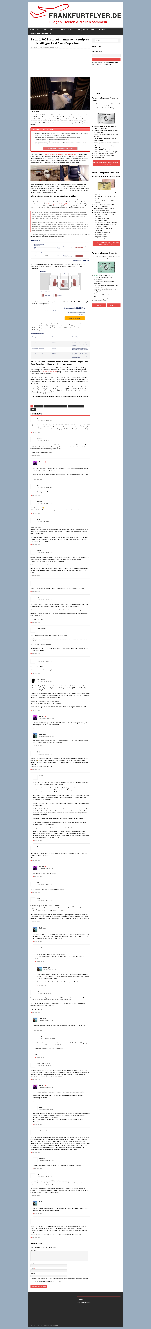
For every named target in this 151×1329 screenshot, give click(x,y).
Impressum (80, 1299)
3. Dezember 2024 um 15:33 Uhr (44, 420)
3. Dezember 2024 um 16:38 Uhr (44, 631)
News (78, 29)
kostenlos (107, 154)
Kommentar (33, 1250)
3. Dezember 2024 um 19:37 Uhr (44, 849)
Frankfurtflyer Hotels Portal (40, 33)
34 (57, 47)
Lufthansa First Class (75, 406)
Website (32, 1273)
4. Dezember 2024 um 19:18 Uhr (50, 969)
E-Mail (32, 1268)
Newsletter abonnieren (106, 59)
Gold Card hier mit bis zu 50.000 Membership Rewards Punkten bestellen (106, 243)
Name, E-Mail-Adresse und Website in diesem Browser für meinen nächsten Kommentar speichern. (60, 1278)
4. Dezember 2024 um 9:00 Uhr (48, 1038)
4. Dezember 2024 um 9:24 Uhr (44, 1133)
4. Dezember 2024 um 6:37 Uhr (46, 1020)
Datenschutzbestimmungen (84, 1302)
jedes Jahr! (105, 148)
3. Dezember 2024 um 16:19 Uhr (44, 584)
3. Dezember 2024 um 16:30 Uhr (44, 599)
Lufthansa (63, 406)
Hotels (52, 29)
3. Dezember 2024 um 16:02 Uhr (44, 503)
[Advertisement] (60, 62)
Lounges (62, 29)
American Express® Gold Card (105, 172)
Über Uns (102, 29)
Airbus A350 (38, 406)
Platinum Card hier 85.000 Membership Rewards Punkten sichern (106, 163)
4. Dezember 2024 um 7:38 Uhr (46, 1109)
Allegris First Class (51, 406)
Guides (70, 29)
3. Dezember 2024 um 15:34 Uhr (44, 440)
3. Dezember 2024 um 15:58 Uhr (46, 464)
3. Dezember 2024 (37, 47)
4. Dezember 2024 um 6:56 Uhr (44, 1065)
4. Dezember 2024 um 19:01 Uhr (48, 950)
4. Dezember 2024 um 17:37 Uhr (46, 1204)
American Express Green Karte (105, 253)
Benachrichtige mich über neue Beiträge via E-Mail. (47, 1281)
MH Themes (55, 1325)
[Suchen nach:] (106, 40)
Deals (93, 29)
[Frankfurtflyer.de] (75, 25)
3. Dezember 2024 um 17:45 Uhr (44, 661)
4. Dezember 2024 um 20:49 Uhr (46, 1160)
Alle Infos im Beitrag (99, 157)
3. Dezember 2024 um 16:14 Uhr (44, 521)
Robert (46, 47)
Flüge (45, 29)
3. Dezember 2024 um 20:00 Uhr (46, 778)
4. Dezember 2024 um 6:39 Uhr (46, 930)
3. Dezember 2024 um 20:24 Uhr (44, 884)
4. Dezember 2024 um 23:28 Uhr (44, 1222)
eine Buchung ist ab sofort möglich (56, 204)
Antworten (36, 432)
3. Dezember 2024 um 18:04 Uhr (46, 736)
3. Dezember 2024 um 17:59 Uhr (46, 718)
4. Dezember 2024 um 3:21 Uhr (44, 993)
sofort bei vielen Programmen (106, 146)
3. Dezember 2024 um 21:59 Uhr (44, 900)
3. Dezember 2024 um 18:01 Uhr (44, 754)
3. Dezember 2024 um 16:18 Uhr (44, 552)
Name (32, 1263)
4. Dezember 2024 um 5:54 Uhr (46, 868)
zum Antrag (99, 305)
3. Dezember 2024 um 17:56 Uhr (44, 681)
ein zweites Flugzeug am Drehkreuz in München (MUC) (59, 154)
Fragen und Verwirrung (50, 372)
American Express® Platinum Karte (105, 99)
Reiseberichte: (34, 29)
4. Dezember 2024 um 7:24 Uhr (46, 1087)
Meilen (85, 29)
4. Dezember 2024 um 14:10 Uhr (44, 1176)
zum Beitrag (113, 305)
